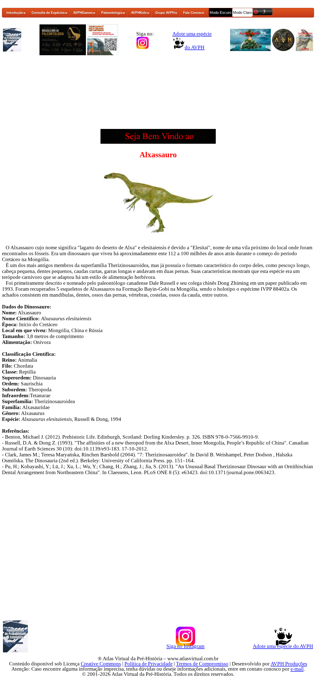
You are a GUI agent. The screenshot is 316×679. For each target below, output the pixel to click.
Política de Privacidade (148, 663)
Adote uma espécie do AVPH (283, 646)
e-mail (297, 669)
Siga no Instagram (185, 646)
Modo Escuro (220, 12)
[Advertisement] (158, 94)
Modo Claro (242, 12)
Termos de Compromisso (202, 663)
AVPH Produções (289, 663)
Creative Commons (101, 663)
